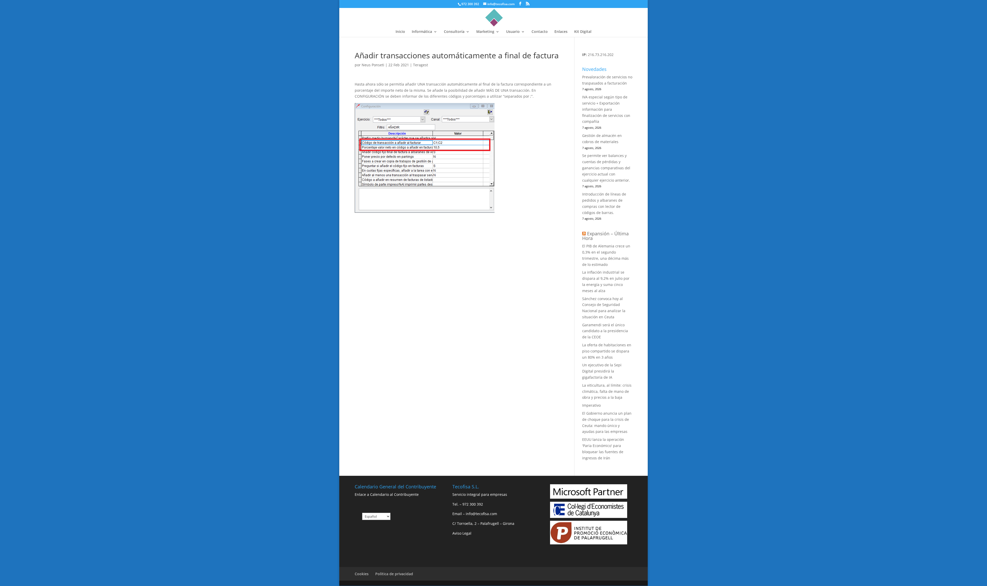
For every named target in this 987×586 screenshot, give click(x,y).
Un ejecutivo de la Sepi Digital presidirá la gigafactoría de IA (602, 371)
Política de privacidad (394, 573)
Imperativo (591, 405)
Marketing (485, 32)
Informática (422, 32)
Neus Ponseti (373, 64)
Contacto (540, 32)
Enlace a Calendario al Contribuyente (387, 494)
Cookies (362, 573)
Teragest (420, 64)
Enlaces (561, 32)
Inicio (400, 32)
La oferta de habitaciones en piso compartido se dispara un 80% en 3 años (606, 351)
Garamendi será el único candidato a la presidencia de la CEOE (605, 331)
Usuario (513, 32)
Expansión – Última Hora (605, 235)
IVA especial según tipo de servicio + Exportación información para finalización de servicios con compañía (606, 109)
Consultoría (454, 32)
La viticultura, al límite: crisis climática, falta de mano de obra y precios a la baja (607, 391)
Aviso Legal (461, 533)
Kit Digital (582, 32)
